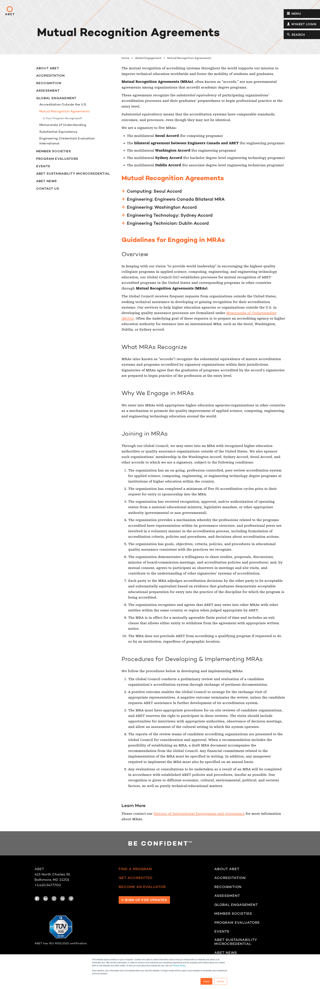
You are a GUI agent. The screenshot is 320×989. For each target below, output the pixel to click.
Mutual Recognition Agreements (64, 111)
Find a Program (135, 869)
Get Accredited (135, 878)
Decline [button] (220, 981)
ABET (9, 10)
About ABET (47, 68)
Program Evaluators (57, 159)
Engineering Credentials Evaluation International (67, 140)
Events (43, 166)
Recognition (48, 83)
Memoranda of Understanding (62, 125)
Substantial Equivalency (58, 132)
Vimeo (71, 898)
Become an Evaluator (142, 887)
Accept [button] (206, 981)
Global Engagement (56, 98)
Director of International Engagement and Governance (199, 814)
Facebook (37, 898)
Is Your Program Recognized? (62, 118)
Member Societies (53, 151)
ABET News (46, 181)
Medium (62, 898)
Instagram (54, 898)
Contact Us (47, 188)
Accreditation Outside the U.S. (63, 104)
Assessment (48, 90)
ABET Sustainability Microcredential (73, 173)
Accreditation (50, 75)
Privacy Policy (179, 965)
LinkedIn (45, 898)
